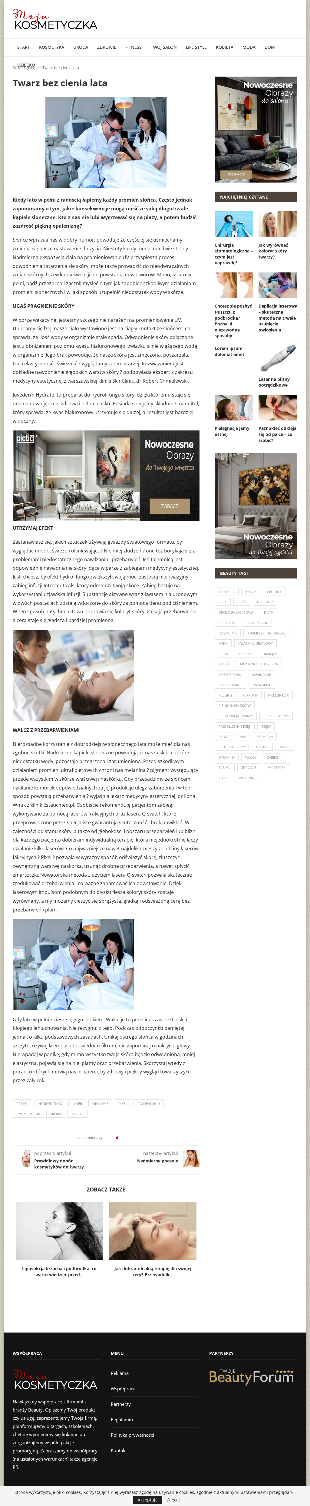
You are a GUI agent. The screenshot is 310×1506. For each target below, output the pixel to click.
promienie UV (28, 1114)
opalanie (100, 1103)
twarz (284, 747)
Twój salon (164, 47)
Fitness (133, 47)
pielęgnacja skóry (235, 705)
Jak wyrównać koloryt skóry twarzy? (273, 251)
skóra (55, 1114)
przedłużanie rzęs (235, 726)
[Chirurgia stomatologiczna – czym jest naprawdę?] (234, 224)
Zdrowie (106, 47)
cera (223, 602)
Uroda (80, 47)
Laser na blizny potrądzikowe (274, 382)
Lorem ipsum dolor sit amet (229, 351)
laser (77, 1103)
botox (250, 591)
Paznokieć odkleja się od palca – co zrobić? (277, 434)
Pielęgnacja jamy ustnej (232, 431)
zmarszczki (276, 767)
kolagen (226, 623)
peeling (225, 695)
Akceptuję (148, 1500)
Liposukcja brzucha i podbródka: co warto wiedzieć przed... (59, 1272)
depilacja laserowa (236, 612)
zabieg (272, 757)
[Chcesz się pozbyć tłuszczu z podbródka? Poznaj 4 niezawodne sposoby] (234, 285)
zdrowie (248, 767)
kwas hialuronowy (255, 643)
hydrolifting (50, 1103)
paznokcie (262, 685)
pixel (123, 1103)
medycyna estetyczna (259, 664)
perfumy (250, 695)
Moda (249, 47)
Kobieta (224, 47)
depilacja (265, 602)
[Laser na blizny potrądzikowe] (278, 358)
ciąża (241, 602)
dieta (268, 612)
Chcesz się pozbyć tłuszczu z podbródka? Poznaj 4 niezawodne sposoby (233, 320)
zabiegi (77, 1114)
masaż (224, 664)
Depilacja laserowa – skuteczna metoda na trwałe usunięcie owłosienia (278, 317)
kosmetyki (228, 633)
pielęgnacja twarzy (236, 715)
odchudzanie (230, 685)
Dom (270, 47)
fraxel (22, 1103)
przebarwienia (276, 715)
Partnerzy (121, 1404)
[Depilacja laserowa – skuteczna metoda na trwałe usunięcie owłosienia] (278, 285)
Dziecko (26, 65)
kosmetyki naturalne (266, 633)
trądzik (262, 747)
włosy (250, 757)
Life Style (196, 47)
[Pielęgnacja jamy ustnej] (234, 408)
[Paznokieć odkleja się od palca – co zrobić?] (278, 408)
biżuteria (227, 591)
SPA (243, 736)
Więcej (173, 1500)
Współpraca (123, 1389)
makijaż (270, 653)
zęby (222, 778)
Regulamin (122, 1419)
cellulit (274, 591)
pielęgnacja (278, 695)
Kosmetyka (51, 47)
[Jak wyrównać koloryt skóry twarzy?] (278, 224)
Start (23, 47)
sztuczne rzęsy (232, 747)
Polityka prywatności (132, 1435)
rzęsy (266, 726)
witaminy (227, 757)
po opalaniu (148, 1103)
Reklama (120, 1373)
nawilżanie (261, 674)
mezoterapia (230, 674)
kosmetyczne (256, 623)
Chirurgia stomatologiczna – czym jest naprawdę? (234, 254)
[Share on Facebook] (124, 1138)
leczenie (246, 653)
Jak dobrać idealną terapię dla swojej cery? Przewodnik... (152, 1272)
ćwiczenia (245, 778)
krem (223, 643)
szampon (265, 736)
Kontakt (119, 1450)
